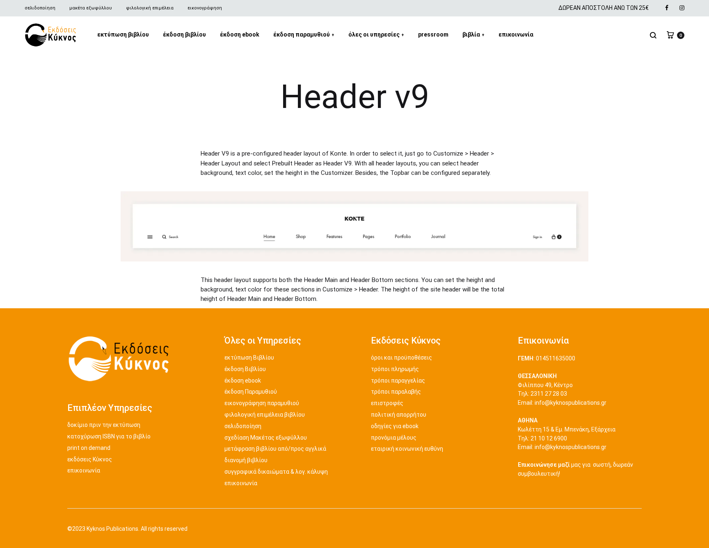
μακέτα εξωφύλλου (90, 8)
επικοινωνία (516, 34)
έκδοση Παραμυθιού (250, 391)
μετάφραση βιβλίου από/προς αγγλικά (275, 448)
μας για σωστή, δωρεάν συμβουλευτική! (575, 469)
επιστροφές (387, 403)
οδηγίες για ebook (395, 426)
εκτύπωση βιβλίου (123, 34)
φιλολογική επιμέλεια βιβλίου (264, 414)
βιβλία (473, 34)
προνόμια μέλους (393, 437)
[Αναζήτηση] (653, 35)
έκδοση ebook (239, 34)
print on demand (88, 448)
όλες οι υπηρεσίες (376, 34)
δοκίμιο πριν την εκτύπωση (103, 425)
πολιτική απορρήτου (398, 414)
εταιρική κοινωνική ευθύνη (407, 448)
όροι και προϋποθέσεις (401, 357)
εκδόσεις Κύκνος (89, 459)
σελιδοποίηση (40, 8)
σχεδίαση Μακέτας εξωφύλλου (265, 437)
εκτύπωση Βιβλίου (249, 357)
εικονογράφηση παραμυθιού (261, 403)
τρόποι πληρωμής (395, 369)
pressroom (433, 34)
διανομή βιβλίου (246, 460)
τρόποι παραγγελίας (398, 380)
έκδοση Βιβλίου (245, 369)
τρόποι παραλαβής (396, 391)
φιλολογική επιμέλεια (150, 8)
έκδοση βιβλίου (184, 34)
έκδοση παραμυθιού (303, 34)
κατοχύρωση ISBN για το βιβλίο (109, 436)
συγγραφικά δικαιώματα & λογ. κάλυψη (276, 471)
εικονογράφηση (205, 8)
